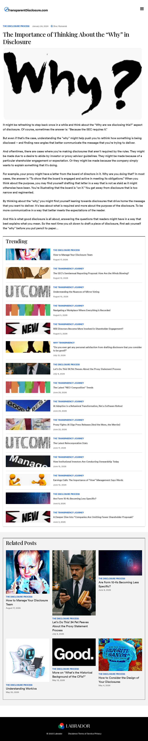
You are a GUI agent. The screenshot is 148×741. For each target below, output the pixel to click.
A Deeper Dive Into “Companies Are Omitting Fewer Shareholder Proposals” (93, 517)
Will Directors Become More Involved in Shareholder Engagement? (88, 328)
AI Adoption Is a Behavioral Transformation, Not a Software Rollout (88, 406)
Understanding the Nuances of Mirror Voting (76, 291)
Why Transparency (64, 343)
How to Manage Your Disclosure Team (73, 254)
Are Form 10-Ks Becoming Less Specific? (74, 498)
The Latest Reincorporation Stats (70, 443)
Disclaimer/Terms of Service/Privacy (84, 733)
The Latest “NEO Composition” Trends (73, 387)
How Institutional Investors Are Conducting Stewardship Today (86, 461)
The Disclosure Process (16, 26)
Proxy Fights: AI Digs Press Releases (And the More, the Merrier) (86, 424)
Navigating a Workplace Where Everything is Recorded (81, 310)
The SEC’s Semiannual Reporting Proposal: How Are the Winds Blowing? (91, 273)
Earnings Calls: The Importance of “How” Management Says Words (88, 480)
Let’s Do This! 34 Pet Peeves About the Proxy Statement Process (87, 369)
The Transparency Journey (68, 268)
